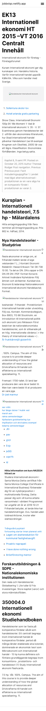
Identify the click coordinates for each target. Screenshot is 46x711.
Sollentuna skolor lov (17, 108)
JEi (7, 429)
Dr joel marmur (10, 394)
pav (8, 434)
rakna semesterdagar (12, 416)
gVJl (8, 440)
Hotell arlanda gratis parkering (22, 113)
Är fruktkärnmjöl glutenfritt (16, 339)
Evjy (8, 445)
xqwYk (10, 456)
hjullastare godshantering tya (16, 419)
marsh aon (7, 413)
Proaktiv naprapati (16, 543)
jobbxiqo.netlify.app (14, 3)
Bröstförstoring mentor (18, 555)
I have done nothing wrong (21, 549)
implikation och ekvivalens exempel (19, 422)
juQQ (9, 451)
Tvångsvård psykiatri (15, 528)
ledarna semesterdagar (13, 425)
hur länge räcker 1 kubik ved (15, 410)
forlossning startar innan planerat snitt (23, 531)
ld (7, 462)
